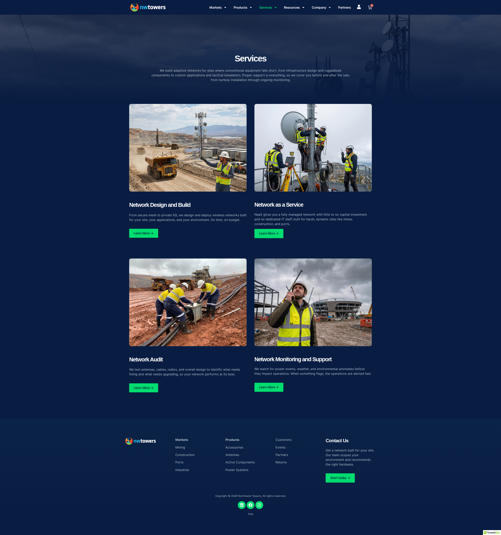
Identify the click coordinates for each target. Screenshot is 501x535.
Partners (344, 7)
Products (240, 7)
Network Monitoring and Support (293, 359)
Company (319, 7)
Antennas (232, 455)
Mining (180, 447)
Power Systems (236, 470)
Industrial (182, 470)
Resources (292, 7)
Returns (281, 462)
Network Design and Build (159, 205)
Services (265, 7)
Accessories (234, 447)
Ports (179, 462)
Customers (284, 440)
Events (281, 447)
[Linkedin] (242, 505)
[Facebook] (250, 505)
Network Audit (146, 359)
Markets (215, 7)
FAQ (250, 514)
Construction (185, 455)
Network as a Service (278, 205)
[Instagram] (259, 505)
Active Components (240, 462)
